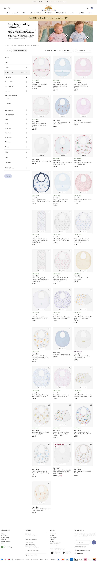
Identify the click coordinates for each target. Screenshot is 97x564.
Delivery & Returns (5, 537)
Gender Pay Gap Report (55, 543)
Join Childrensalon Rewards (83, 550)
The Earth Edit (80, 553)
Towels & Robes (9, 137)
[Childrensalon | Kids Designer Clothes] (48, 7)
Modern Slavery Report (55, 545)
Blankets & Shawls (10, 82)
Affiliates (52, 541)
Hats (6, 119)
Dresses (7, 91)
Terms (41, 559)
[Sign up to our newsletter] (94, 542)
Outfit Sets (8, 133)
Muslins (9, 103)
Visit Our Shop (53, 533)
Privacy (46, 559)
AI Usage (53, 559)
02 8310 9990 (33, 544)
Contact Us (3, 533)
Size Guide (3, 539)
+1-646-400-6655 (31, 546)
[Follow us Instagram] (5, 560)
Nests (6, 124)
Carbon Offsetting (6, 547)
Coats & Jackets (9, 86)
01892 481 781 (35, 550)
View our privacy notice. (80, 546)
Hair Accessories (9, 114)
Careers (52, 539)
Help (2, 543)
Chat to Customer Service (31, 534)
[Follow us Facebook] (2, 560)
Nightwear (8, 128)
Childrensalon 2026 (25, 559)
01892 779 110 (29, 542)
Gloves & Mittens (9, 110)
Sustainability (53, 537)
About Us (52, 535)
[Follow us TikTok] (12, 560)
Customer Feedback (5, 541)
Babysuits (8, 77)
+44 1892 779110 (35, 547)
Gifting (2, 545)
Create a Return (4, 535)
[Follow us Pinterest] (9, 560)
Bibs (8, 99)
